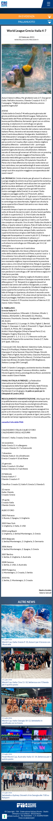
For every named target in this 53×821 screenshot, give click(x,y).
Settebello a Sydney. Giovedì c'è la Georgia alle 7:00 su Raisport (25, 796)
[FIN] (22, 4)
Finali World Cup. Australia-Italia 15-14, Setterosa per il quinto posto (26, 757)
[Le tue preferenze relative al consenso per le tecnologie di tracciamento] (4, 816)
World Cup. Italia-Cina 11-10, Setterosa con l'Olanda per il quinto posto (25, 683)
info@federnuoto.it (11, 816)
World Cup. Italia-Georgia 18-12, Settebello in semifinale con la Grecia (22, 721)
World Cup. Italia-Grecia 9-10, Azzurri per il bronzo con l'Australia (26, 643)
